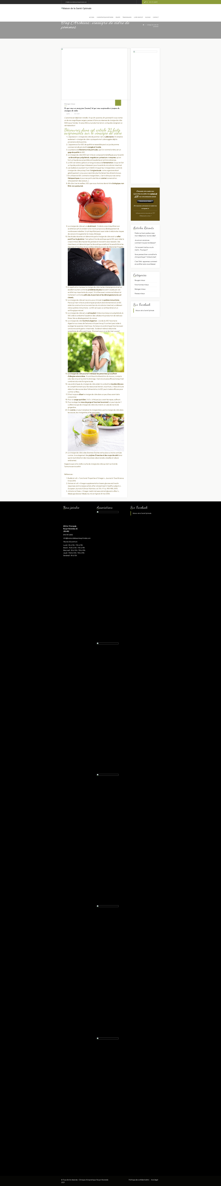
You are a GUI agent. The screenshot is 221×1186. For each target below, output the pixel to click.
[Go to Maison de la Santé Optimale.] (143, 25)
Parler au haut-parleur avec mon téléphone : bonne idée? (145, 234)
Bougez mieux (140, 280)
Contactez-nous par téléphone (145, 201)
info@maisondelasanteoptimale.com (76, 2)
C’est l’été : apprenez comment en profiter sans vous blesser (146, 262)
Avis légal (154, 1180)
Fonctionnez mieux (142, 284)
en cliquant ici (145, 209)
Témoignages (127, 17)
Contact (156, 17)
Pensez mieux (140, 293)
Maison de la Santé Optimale (145, 310)
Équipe (118, 17)
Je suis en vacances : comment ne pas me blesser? (145, 241)
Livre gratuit (138, 17)
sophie (68, 114)
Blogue (147, 17)
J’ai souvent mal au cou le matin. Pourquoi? (144, 248)
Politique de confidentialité (139, 1180)
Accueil (91, 17)
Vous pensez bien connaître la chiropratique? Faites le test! (146, 255)
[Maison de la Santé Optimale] (76, 8)
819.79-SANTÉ (153, 2)
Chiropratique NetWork (105, 17)
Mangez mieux (69, 104)
